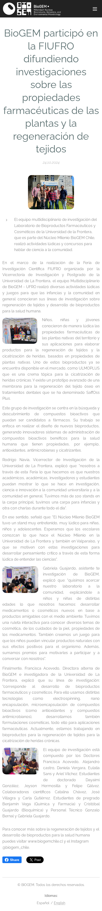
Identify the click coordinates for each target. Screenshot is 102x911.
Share (14, 860)
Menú (95, 8)
